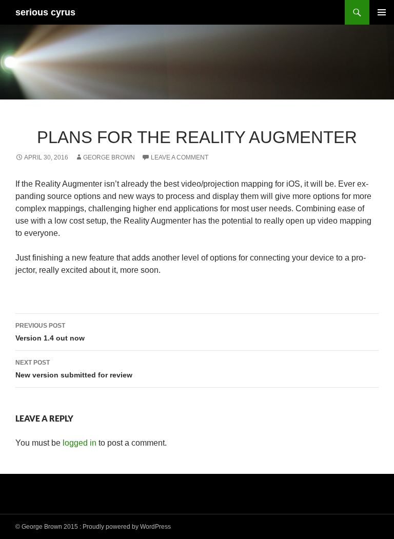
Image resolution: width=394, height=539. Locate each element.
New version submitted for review (73, 369)
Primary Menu (381, 12)
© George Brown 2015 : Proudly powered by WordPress (93, 526)
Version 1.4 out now (50, 332)
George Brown (109, 157)
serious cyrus (45, 12)
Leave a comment (179, 157)
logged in (79, 442)
